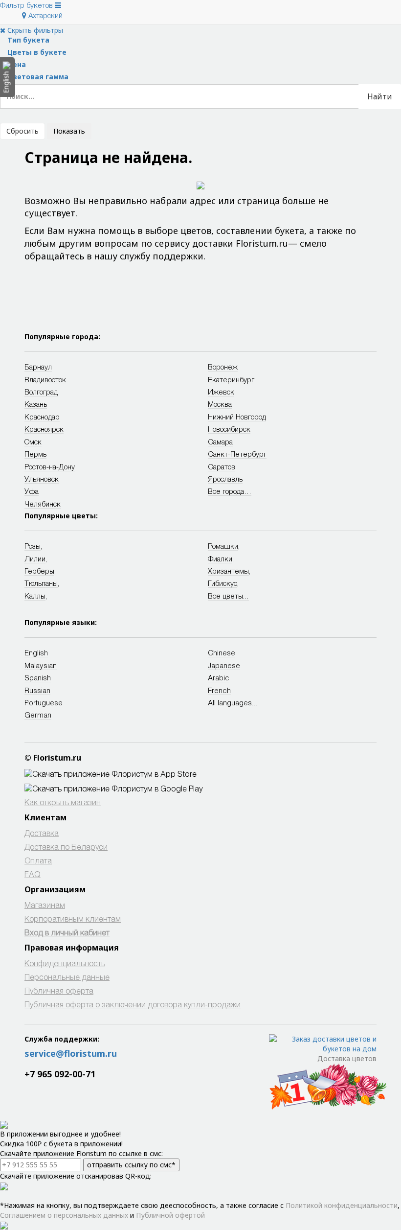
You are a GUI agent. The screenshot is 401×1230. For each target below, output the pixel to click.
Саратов (221, 466)
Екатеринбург (231, 379)
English (36, 652)
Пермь (35, 453)
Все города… (229, 491)
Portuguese (43, 702)
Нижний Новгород (237, 416)
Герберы (39, 570)
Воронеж (223, 366)
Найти (379, 96)
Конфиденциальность (64, 963)
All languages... (233, 702)
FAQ (32, 874)
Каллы (34, 595)
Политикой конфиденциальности (342, 1205)
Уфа (31, 491)
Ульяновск (41, 478)
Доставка (41, 832)
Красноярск (44, 428)
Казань (35, 403)
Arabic (218, 677)
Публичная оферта (58, 990)
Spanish (37, 677)
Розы (32, 545)
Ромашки (223, 545)
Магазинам (44, 904)
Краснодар (42, 416)
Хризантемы (228, 570)
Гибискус (222, 583)
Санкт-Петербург (237, 453)
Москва (220, 403)
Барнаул (38, 366)
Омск (33, 441)
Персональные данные (67, 976)
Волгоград (41, 391)
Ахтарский (44, 15)
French (219, 690)
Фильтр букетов (27, 4)
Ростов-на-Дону (49, 466)
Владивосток (45, 379)
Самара (220, 441)
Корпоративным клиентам (72, 918)
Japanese (224, 665)
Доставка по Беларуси (66, 846)
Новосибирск (229, 428)
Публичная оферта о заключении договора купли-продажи (132, 1004)
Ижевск (221, 391)
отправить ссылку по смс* (131, 1164)
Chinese (221, 652)
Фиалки (220, 558)
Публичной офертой (170, 1215)
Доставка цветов (347, 1058)
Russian (37, 690)
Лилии (34, 558)
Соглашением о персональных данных (64, 1215)
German (37, 714)
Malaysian (40, 665)
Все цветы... (228, 595)
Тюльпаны (41, 583)
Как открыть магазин (62, 802)
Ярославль (225, 478)
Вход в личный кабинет (67, 932)
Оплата (38, 860)
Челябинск (42, 503)
